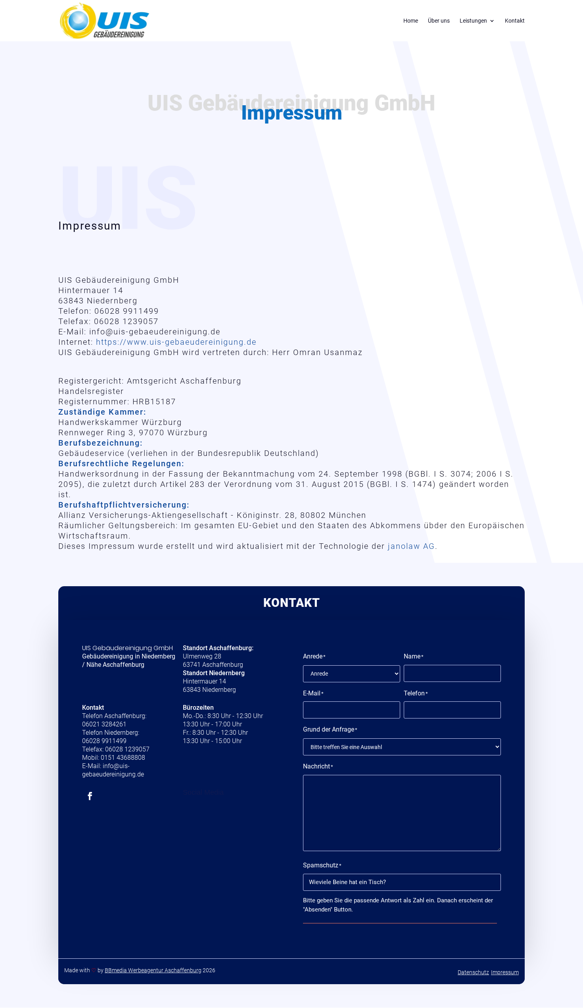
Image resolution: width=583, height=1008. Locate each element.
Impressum (505, 972)
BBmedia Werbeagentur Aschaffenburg (153, 970)
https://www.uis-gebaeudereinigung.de (176, 342)
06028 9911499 (104, 741)
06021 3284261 (104, 724)
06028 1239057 (127, 749)
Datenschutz (473, 972)
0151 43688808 (123, 757)
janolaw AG (411, 546)
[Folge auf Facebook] (90, 796)
